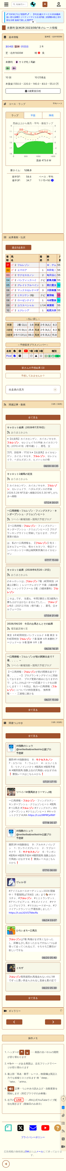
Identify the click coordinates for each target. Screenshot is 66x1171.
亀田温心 (51, 275)
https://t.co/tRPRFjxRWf (41, 815)
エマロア (22, 270)
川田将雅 (51, 290)
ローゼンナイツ (25, 300)
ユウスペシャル (25, 305)
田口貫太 (51, 285)
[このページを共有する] (6, 1164)
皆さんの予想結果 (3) (33, 367)
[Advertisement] (33, 206)
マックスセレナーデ (28, 290)
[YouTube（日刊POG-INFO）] (45, 1128)
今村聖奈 (51, 300)
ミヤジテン (23, 295)
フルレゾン (23, 264)
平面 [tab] (33, 115)
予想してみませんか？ (33, 375)
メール (39, 1151)
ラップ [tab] (14, 115)
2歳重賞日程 (34, 91)
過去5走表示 (18, 247)
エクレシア (23, 310)
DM (27, 1151)
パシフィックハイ (26, 280)
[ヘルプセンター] (57, 1127)
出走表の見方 (16, 389)
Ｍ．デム (51, 264)
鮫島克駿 (51, 280)
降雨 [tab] (51, 115)
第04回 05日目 (17, 46)
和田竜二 (51, 270)
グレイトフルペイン (28, 285)
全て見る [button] (33, 417)
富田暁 (50, 295)
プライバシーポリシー (33, 1137)
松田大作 (51, 310)
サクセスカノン (25, 275)
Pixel (9, 355)
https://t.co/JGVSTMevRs (23, 912)
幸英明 (50, 305)
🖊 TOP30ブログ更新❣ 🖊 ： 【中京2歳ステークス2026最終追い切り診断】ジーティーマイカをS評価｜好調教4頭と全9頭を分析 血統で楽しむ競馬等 (33, 17)
